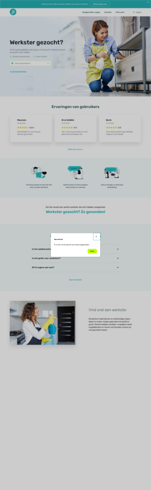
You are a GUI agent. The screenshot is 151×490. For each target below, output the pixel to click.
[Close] (97, 236)
